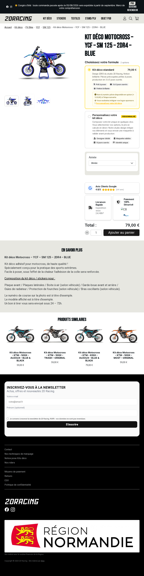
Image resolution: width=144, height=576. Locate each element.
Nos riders (9, 462)
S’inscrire (72, 424)
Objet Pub (106, 18)
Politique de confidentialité (17, 484)
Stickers (61, 18)
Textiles (75, 18)
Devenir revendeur (132, 7)
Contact (8, 449)
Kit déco (47, 18)
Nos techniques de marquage (18, 454)
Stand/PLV (90, 18)
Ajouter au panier (121, 233)
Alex (42, 561)
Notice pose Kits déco (15, 458)
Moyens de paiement (14, 471)
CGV (6, 480)
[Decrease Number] (87, 232)
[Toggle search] (130, 18)
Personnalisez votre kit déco (109, 103)
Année (92, 157)
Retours (8, 476)
